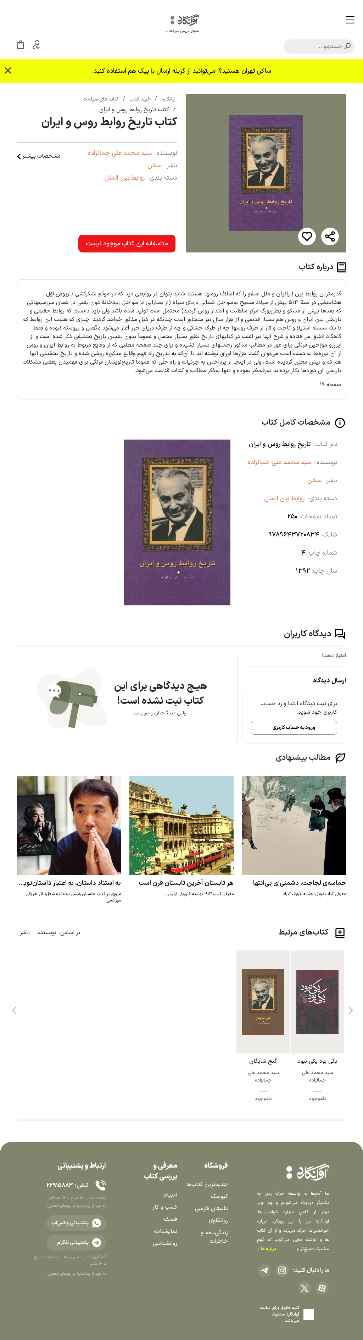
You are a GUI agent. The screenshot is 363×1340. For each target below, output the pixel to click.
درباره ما (268, 1249)
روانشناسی (165, 1243)
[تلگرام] (264, 1270)
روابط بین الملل (124, 178)
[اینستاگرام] (282, 1270)
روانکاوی (218, 1220)
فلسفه (170, 1219)
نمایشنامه (165, 1231)
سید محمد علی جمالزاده (120, 153)
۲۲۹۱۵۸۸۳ (59, 1185)
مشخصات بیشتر (41, 156)
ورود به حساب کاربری (293, 727)
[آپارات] (322, 1288)
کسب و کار (164, 1207)
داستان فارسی (211, 1208)
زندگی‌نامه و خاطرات (214, 1237)
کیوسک (219, 1196)
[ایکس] (304, 1288)
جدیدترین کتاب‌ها (207, 1184)
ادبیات (169, 1195)
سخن (154, 165)
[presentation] (350, 1007)
